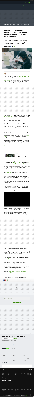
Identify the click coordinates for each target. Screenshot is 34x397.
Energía (13, 357)
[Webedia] (32, 0)
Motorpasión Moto (29, 374)
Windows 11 (24, 360)
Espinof (16, 374)
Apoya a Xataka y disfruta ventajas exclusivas (15, 348)
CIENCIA (13, 2)
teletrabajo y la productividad (23, 76)
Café (28, 24)
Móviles (3, 357)
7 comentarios (7, 46)
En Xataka (17, 153)
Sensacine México (17, 389)
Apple (3, 358)
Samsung (13, 358)
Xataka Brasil (3, 390)
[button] (10, 73)
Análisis (13, 355)
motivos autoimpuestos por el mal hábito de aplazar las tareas (15, 258)
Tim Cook (6, 24)
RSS (15, 345)
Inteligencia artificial (26, 358)
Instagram (29, 2)
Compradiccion (4, 384)
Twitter (32, 2)
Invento (22, 24)
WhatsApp (25, 2)
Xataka (3, 373)
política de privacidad (13, 340)
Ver (17, 302)
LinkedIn (18, 345)
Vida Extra (9, 374)
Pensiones (13, 24)
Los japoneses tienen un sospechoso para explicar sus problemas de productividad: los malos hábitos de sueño (22, 156)
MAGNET (21, 2)
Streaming (3, 355)
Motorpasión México (29, 389)
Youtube (31, 2)
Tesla (18, 24)
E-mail (14, 46)
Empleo (13, 360)
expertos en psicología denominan (13, 173)
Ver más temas (4, 362)
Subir (30, 369)
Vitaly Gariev (10, 274)
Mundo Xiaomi (4, 378)
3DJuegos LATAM (10, 389)
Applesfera (3, 375)
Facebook (10, 46)
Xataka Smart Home (3, 377)
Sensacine (16, 373)
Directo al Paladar (23, 373)
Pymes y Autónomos (9, 383)
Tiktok (26, 2)
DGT (16, 24)
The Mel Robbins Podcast (16, 162)
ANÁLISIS (4, 2)
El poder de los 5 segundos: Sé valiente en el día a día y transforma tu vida (16, 163)
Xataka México (4, 389)
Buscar (31, 366)
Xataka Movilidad (25, 357)
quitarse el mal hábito (23, 128)
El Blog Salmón (10, 381)
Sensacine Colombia (16, 391)
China (3, 24)
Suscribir (15, 338)
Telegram (28, 2)
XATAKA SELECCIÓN (8, 2)
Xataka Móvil (3, 374)
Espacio (24, 355)
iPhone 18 (25, 24)
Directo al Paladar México (23, 389)
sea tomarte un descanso (8, 116)
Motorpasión (29, 373)
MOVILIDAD (17, 2)
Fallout (10, 24)
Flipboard (13, 46)
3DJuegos (9, 373)
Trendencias (3, 381)
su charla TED (7, 172)
